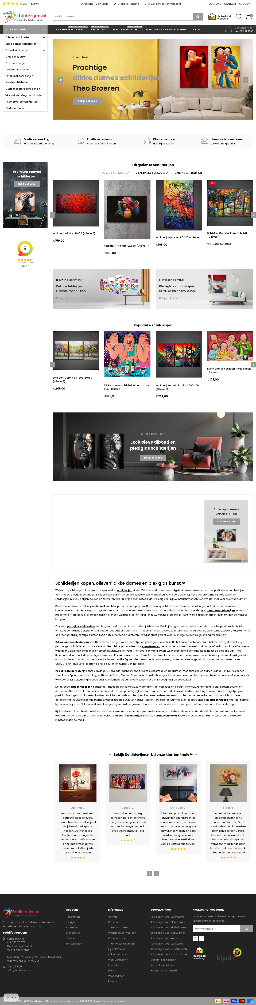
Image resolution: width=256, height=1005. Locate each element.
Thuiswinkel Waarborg (121, 943)
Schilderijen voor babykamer (167, 933)
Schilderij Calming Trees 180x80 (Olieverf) (72, 379)
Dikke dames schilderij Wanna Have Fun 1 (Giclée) (126, 387)
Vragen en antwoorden (122, 933)
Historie (70, 938)
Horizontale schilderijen (164, 970)
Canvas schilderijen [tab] (188, 173)
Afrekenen (72, 927)
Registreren (73, 916)
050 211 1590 (15, 966)
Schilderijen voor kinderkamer (168, 927)
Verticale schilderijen (163, 965)
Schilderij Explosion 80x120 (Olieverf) (178, 237)
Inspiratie (113, 965)
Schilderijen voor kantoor (165, 938)
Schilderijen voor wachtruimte (168, 954)
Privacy (112, 981)
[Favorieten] (238, 16)
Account (245, 4)
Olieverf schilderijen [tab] (116, 173)
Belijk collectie (26, 184)
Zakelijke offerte (118, 927)
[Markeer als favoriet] (95, 184)
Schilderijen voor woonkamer (167, 916)
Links (111, 970)
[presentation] (60, 80)
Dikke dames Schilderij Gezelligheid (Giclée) (229, 370)
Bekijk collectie (87, 102)
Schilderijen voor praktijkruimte (169, 949)
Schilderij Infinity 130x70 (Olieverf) (74, 233)
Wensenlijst (73, 933)
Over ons (215, 4)
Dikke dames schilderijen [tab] (152, 173)
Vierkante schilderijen (163, 960)
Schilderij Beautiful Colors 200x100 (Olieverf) (177, 387)
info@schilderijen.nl (19, 970)
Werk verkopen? (118, 960)
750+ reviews (31, 4)
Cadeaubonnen (117, 938)
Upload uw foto (226, 521)
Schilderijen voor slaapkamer (167, 922)
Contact (230, 4)
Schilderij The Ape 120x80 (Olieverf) (126, 246)
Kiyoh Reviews (116, 949)
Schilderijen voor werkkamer (167, 943)
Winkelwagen (74, 943)
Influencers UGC (118, 954)
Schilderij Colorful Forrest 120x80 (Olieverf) (227, 234)
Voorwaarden (116, 976)
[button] (151, 114)
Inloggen (71, 922)
